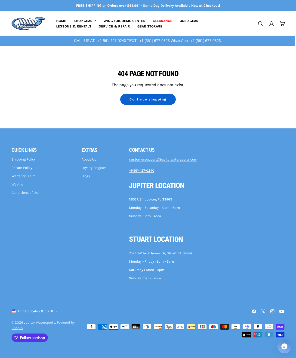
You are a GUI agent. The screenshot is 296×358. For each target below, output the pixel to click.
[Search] (260, 23)
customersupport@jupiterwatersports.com (163, 159)
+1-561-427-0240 (141, 170)
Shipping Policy (24, 159)
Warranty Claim (24, 176)
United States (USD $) (35, 311)
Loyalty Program (94, 168)
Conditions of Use (26, 193)
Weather (18, 184)
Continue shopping (148, 99)
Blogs (86, 176)
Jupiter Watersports (39, 322)
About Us (89, 159)
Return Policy (22, 168)
